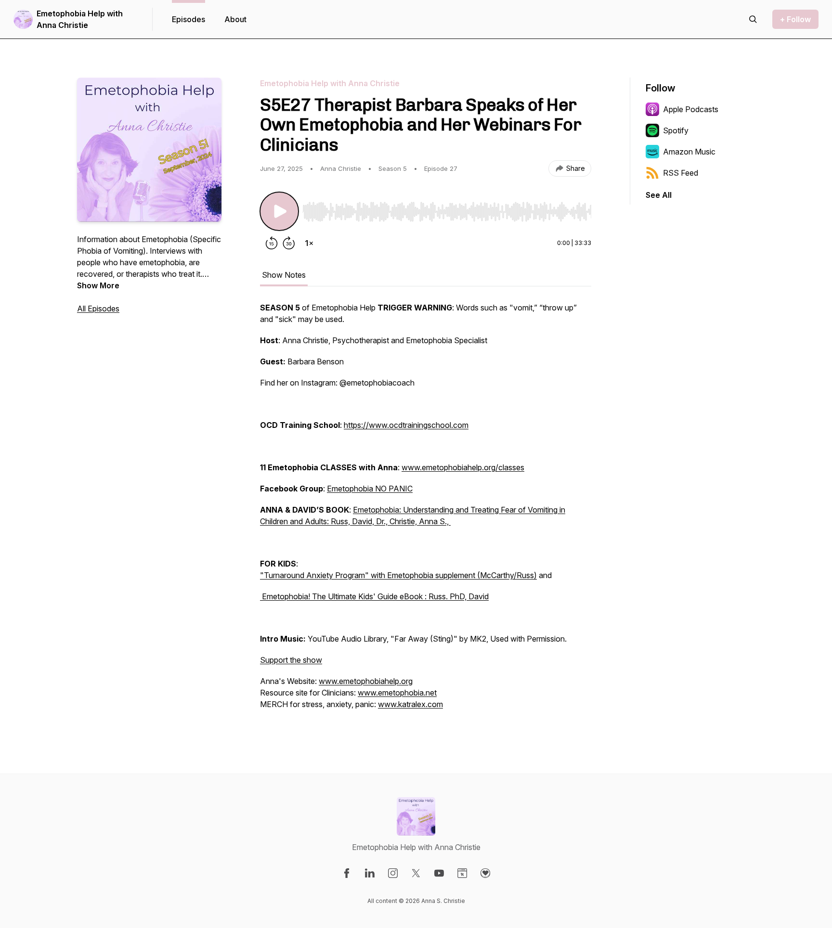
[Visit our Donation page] (485, 873)
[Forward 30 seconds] (289, 243)
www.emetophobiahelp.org (366, 681)
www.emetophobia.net (397, 692)
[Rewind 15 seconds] (271, 243)
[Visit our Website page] (462, 873)
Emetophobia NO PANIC (370, 488)
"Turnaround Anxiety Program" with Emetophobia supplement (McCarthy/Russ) (398, 575)
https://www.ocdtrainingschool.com (406, 425)
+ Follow (795, 19)
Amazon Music (689, 151)
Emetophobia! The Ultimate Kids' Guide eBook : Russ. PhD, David (374, 596)
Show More (98, 285)
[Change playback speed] (309, 243)
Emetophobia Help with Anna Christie (80, 19)
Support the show (291, 660)
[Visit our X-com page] (416, 873)
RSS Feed (680, 173)
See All (659, 195)
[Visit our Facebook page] (346, 873)
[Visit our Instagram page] (393, 873)
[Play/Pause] (279, 211)
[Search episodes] (753, 19)
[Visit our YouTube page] (439, 873)
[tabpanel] (425, 511)
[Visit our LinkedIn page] (370, 873)
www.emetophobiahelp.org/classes (463, 467)
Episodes (188, 19)
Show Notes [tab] (284, 275)
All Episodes (98, 308)
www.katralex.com (410, 704)
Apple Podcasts (690, 109)
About (235, 19)
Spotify (676, 130)
